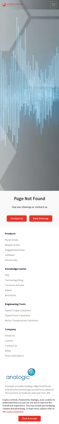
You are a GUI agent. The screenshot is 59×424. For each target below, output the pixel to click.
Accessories (11, 260)
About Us (10, 335)
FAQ (7, 275)
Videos (8, 290)
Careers (9, 340)
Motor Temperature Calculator (21, 320)
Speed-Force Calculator (17, 315)
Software (10, 255)
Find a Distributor (14, 356)
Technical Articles (14, 285)
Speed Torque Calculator (18, 310)
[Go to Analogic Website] (20, 374)
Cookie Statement (14, 411)
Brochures (10, 295)
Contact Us (17, 218)
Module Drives (12, 245)
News (8, 351)
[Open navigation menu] (53, 4)
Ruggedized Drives (15, 250)
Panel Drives (11, 240)
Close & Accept (29, 418)
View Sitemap (40, 218)
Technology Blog (14, 280)
